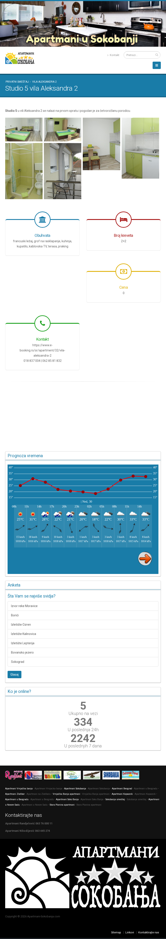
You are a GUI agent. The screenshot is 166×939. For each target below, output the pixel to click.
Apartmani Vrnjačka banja (19, 788)
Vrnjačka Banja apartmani (66, 794)
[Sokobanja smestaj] (92, 775)
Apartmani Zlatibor (15, 794)
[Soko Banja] (73, 775)
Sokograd (17, 661)
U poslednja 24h (83, 729)
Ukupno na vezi (83, 713)
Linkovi (129, 932)
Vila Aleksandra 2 (44, 81)
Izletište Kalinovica (23, 634)
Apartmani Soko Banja (67, 799)
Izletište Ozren (21, 624)
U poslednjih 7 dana (83, 746)
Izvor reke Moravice (24, 606)
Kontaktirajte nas (148, 932)
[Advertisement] (83, 416)
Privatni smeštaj (17, 81)
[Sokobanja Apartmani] (112, 775)
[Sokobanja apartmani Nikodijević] (34, 775)
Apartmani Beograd (122, 788)
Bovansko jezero (22, 652)
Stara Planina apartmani (62, 804)
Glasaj (14, 674)
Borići (15, 615)
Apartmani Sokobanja (75, 788)
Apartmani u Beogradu (17, 799)
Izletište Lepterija (22, 643)
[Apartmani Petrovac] (131, 775)
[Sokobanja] (54, 775)
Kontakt (114, 55)
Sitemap (116, 932)
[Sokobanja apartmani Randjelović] (15, 775)
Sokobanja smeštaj (115, 799)
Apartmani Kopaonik (122, 794)
